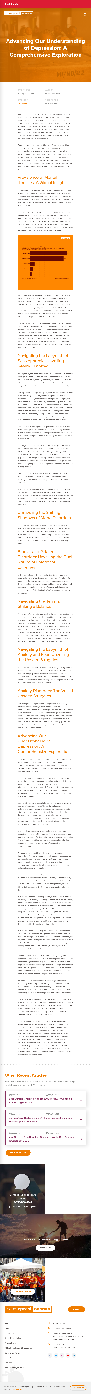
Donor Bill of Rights (13, 1338)
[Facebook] (50, 1355)
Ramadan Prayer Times (14, 1367)
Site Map (8, 1362)
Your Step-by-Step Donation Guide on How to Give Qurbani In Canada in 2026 (41, 1138)
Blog (6, 1323)
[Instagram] (62, 1355)
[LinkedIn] (74, 1355)
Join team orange (23, 1291)
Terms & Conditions (13, 1357)
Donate (76, 1309)
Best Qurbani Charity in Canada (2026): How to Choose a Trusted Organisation (40, 1100)
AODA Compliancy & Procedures (18, 1348)
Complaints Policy (12, 1353)
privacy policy (16, 1389)
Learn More (45, 1248)
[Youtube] (68, 1355)
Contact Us (9, 1333)
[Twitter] (56, 1355)
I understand (78, 1388)
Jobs (7, 1328)
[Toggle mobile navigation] (85, 13)
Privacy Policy (10, 1343)
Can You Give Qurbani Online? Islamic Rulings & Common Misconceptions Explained (40, 1119)
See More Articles (18, 1153)
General (24, 103)
